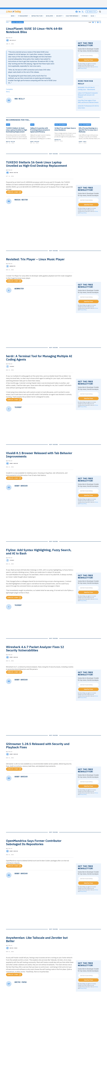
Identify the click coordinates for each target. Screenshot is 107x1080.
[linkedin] (80, 12)
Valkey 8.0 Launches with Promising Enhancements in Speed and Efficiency (40, 130)
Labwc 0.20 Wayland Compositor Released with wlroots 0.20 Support (88, 95)
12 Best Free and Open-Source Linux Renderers (65, 129)
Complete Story (12, 192)
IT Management (23, 16)
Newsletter (92, 11)
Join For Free (88, 60)
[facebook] (77, 12)
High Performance (72, 16)
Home (7, 22)
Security (59, 16)
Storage (85, 16)
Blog (92, 16)
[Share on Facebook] (93, 22)
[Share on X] (95, 22)
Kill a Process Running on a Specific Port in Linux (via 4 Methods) (88, 130)
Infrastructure (37, 16)
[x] (83, 12)
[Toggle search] (100, 12)
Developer (49, 16)
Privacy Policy (83, 68)
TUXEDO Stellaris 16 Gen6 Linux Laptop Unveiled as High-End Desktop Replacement (16, 130)
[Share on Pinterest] (98, 22)
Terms (96, 66)
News (13, 16)
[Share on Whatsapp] (100, 22)
